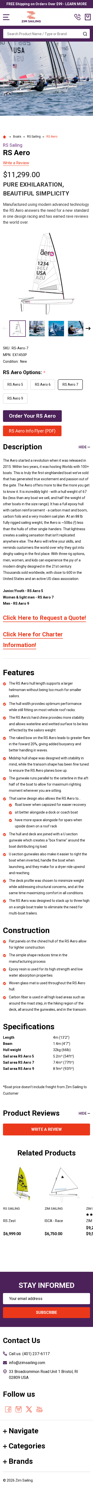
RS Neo (50, 1221)
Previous (5, 328)
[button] (32, 416)
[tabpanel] (22, 1209)
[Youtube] (39, 1409)
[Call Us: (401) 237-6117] (77, 17)
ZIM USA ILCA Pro (17, 1221)
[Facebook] (8, 1409)
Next (88, 328)
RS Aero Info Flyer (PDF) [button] (32, 430)
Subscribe (46, 1312)
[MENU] (6, 17)
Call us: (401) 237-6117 (29, 1353)
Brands (21, 1461)
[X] (29, 1409)
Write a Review (16, 163)
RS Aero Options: (24, 372)
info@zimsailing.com (27, 1362)
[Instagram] (18, 1409)
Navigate (23, 1430)
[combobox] (46, 34)
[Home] (5, 136)
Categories (27, 1445)
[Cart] (88, 17)
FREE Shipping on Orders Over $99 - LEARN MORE (46, 4)
